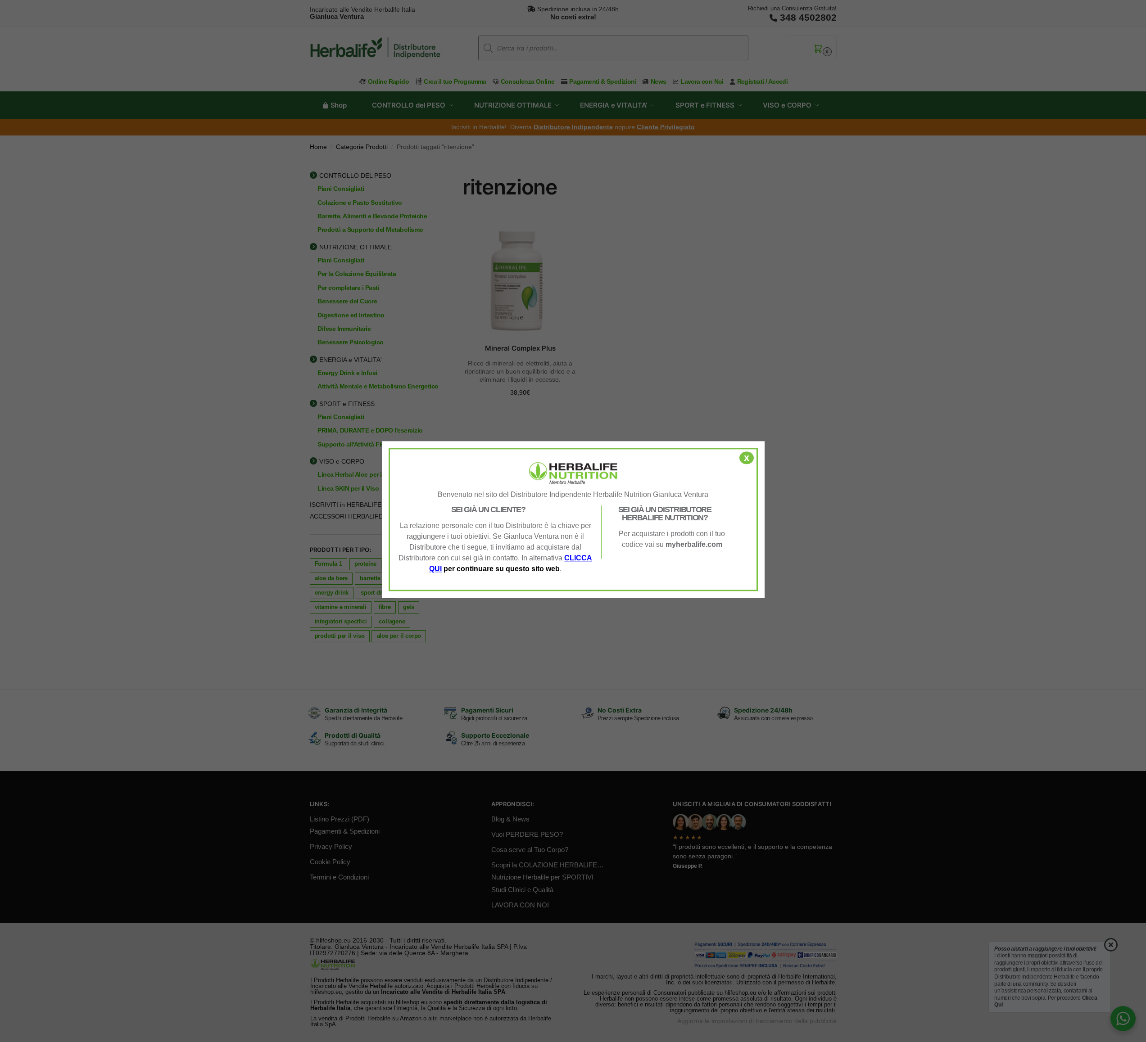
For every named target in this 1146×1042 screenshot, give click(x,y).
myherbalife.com (694, 544)
